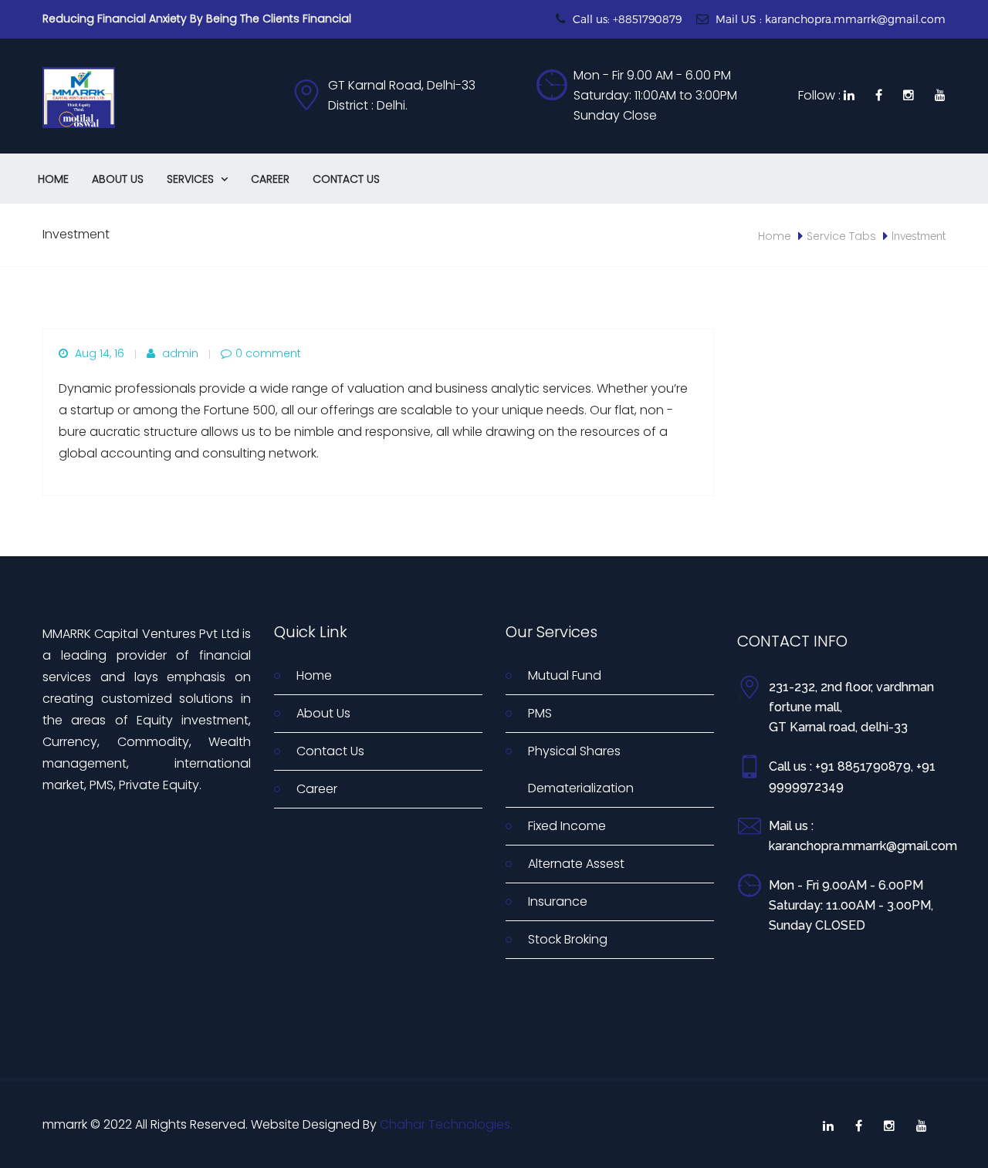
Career (270, 179)
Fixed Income (567, 826)
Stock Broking (567, 939)
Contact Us (346, 179)
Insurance (557, 901)
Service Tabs (841, 236)
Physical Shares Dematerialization (581, 769)
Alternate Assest (576, 864)
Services (197, 179)
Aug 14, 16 (98, 353)
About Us (118, 179)
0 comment (268, 353)
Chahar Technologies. (446, 1124)
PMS (540, 713)
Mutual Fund (564, 675)
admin (178, 353)
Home (53, 179)
